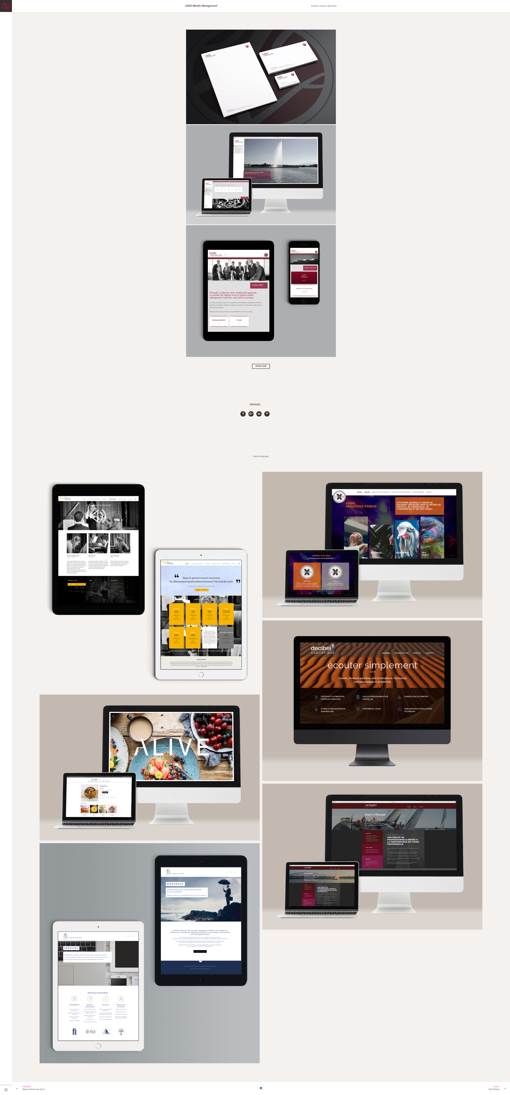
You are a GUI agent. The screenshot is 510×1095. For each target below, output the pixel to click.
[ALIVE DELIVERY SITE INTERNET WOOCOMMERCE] (150, 768)
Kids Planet (494, 1089)
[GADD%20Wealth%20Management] (243, 414)
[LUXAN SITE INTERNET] (372, 545)
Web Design (332, 6)
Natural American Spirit (34, 1089)
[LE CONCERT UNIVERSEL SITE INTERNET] (150, 582)
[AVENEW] (6, 6)
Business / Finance (319, 6)
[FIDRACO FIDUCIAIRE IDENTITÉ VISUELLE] (150, 953)
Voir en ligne (261, 366)
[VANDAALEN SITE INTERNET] (372, 857)
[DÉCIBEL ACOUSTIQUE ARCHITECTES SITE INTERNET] (372, 700)
